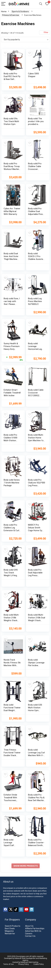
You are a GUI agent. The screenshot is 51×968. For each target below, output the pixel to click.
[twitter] (10, 909)
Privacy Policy (23, 964)
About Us (29, 926)
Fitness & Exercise (10, 15)
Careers (28, 933)
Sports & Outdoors (20, 11)
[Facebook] (5, 909)
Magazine (9, 931)
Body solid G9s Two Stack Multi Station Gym (11, 121)
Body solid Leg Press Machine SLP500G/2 (35, 301)
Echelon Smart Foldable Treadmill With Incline (12, 393)
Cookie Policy (38, 964)
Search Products (12, 926)
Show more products (25, 866)
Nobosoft (18, 958)
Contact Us (30, 936)
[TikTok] (16, 909)
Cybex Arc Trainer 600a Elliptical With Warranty (12, 211)
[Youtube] (26, 909)
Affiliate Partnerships (34, 928)
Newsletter (10, 933)
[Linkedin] (31, 909)
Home (4, 11)
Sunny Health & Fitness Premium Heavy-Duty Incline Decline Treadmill (12, 349)
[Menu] (3, 4)
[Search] (40, 4)
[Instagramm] (21, 909)
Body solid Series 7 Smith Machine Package (12, 483)
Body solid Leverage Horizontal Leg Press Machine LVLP (35, 349)
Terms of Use (8, 964)
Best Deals (10, 928)
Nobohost (24, 962)
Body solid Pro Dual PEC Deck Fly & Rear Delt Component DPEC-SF (12, 79)
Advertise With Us (33, 931)
